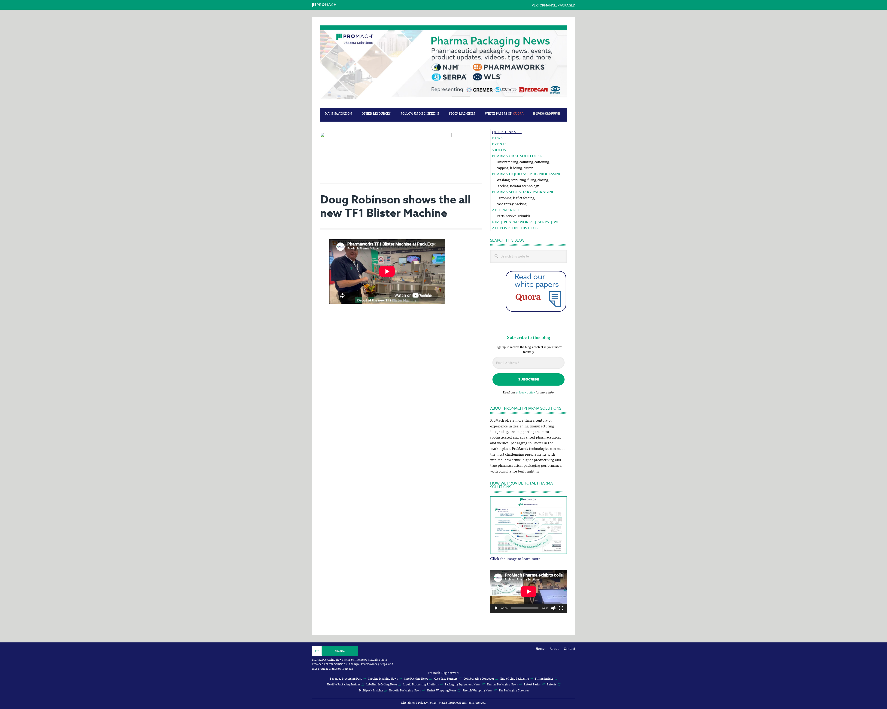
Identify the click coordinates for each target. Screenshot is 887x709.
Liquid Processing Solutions (421, 684)
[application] (528, 591)
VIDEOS (499, 150)
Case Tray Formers (445, 678)
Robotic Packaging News (405, 690)
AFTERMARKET (506, 210)
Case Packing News (416, 678)
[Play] (496, 608)
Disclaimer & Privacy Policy (419, 702)
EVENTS (499, 144)
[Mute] (553, 608)
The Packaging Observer (514, 690)
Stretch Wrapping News (477, 690)
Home (540, 649)
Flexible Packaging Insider (343, 684)
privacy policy (525, 392)
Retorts (551, 684)
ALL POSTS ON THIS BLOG (515, 228)
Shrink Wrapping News (441, 690)
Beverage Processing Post (346, 678)
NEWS (497, 138)
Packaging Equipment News (462, 684)
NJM (495, 222)
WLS (558, 222)
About (554, 649)
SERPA (543, 222)
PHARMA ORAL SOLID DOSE (517, 156)
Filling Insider (544, 678)
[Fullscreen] (561, 608)
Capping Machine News (383, 678)
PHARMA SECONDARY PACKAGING (523, 192)
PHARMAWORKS (518, 222)
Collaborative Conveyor (479, 678)
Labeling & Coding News (381, 684)
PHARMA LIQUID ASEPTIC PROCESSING (527, 174)
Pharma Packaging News (443, 64)
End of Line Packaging (514, 678)
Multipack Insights (371, 690)
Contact (569, 649)
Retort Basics (532, 684)
